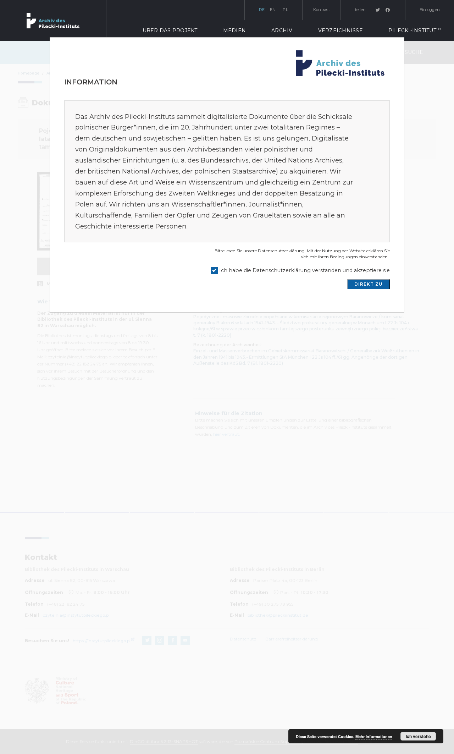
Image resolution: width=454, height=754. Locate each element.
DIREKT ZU (368, 284)
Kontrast (321, 9)
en (273, 9)
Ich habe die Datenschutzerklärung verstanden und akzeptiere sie (304, 270)
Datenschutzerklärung (281, 250)
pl (285, 9)
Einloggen (430, 9)
